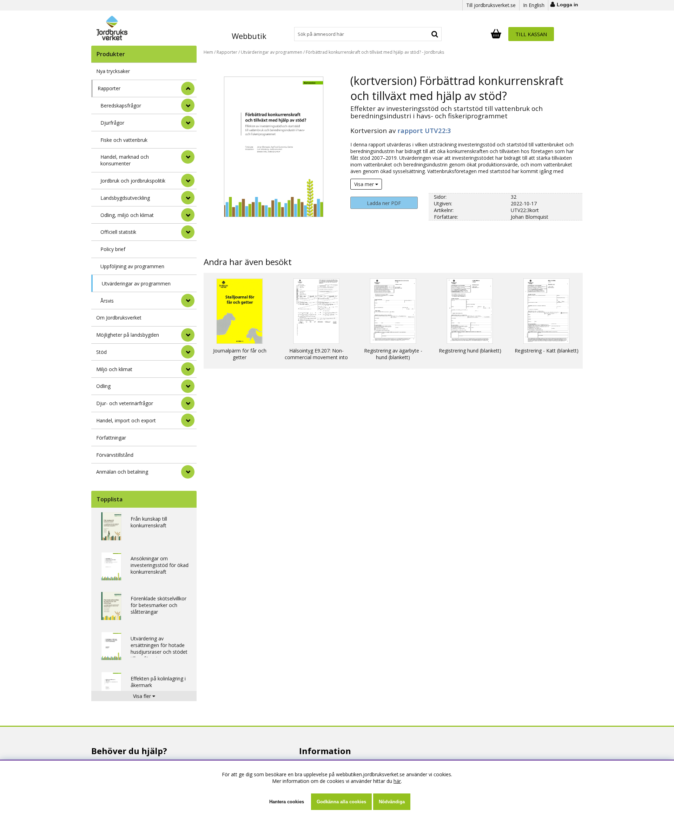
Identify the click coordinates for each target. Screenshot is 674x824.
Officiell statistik (118, 232)
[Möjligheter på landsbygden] (188, 335)
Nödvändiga (392, 801)
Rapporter (109, 88)
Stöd (101, 352)
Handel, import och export (126, 420)
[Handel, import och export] (188, 420)
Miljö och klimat (114, 369)
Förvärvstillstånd (114, 454)
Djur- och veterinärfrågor (124, 403)
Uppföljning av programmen (132, 266)
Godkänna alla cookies (341, 801)
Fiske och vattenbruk (123, 140)
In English (533, 5)
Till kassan (531, 34)
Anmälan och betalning (122, 471)
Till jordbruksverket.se (491, 5)
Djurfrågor (112, 122)
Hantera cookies (286, 801)
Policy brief (112, 249)
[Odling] (188, 386)
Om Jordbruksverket (118, 317)
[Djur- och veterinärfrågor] (188, 403)
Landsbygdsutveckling (125, 198)
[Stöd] (188, 352)
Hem (208, 52)
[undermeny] (188, 105)
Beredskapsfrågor (120, 105)
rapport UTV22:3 (424, 130)
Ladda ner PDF (384, 203)
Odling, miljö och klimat (127, 215)
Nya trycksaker (113, 71)
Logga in (567, 4)
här (397, 781)
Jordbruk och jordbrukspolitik (132, 180)
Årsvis (107, 300)
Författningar (111, 437)
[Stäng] (188, 88)
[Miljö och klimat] (188, 369)
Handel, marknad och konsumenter (124, 160)
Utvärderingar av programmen (136, 283)
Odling (103, 386)
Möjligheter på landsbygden (127, 334)
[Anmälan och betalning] (188, 472)
